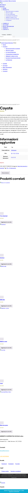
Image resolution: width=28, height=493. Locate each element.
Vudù (1, 383)
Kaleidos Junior (3, 341)
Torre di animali (3, 216)
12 (14, 153)
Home (1, 40)
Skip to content (4, 1)
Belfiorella (2, 299)
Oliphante (13, 150)
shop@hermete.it (4, 450)
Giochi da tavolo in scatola (9, 40)
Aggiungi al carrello (6, 222)
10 (11, 153)
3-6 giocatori (12, 168)
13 (16, 153)
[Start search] (14, 36)
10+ (7, 168)
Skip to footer (12, 1)
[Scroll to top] (1, 481)
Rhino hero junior (4, 425)
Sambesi (2, 258)
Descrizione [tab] (5, 173)
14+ (18, 153)
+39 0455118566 (4, 456)
